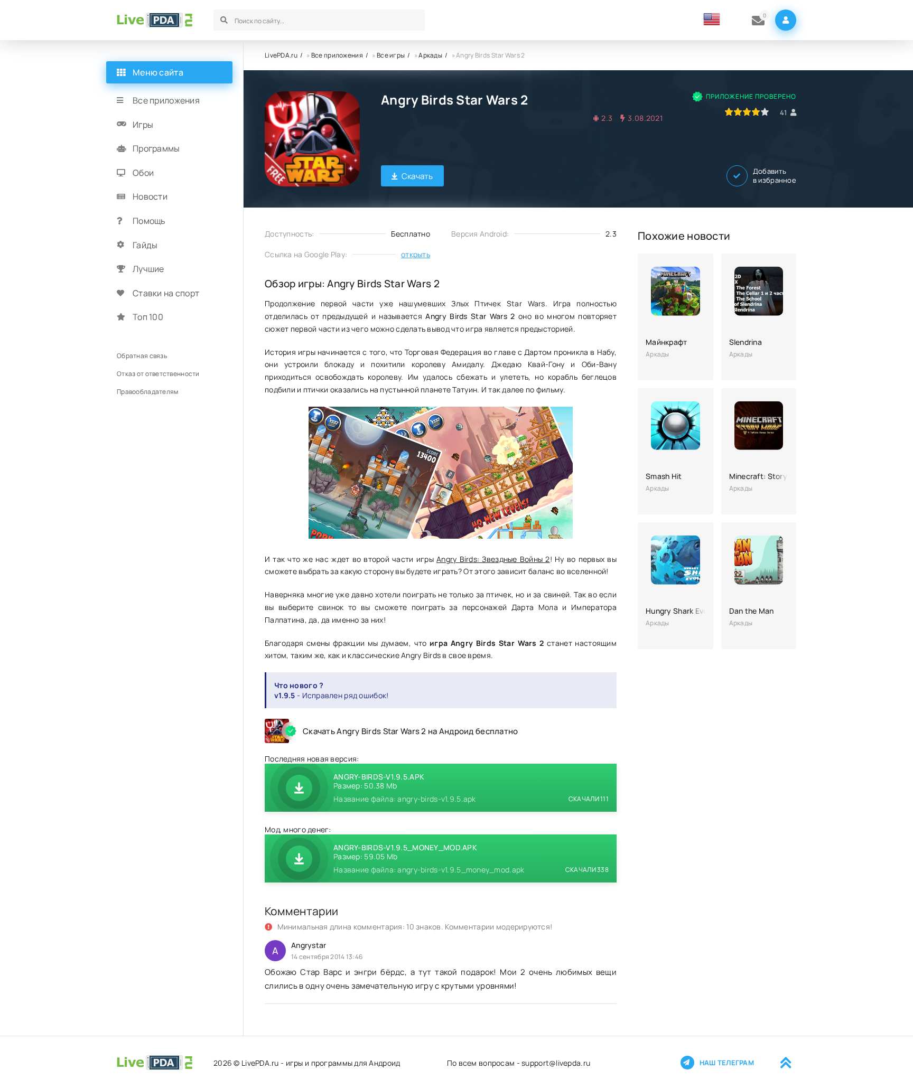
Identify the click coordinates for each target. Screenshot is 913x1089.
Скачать (417, 176)
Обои (143, 173)
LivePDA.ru (281, 55)
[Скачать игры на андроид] (154, 20)
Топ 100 (148, 317)
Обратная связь (142, 355)
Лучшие (148, 269)
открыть (415, 254)
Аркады (430, 55)
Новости (150, 196)
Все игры (391, 55)
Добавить (774, 176)
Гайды (145, 245)
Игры (143, 124)
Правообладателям (147, 391)
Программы (156, 148)
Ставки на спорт (166, 293)
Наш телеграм (727, 1062)
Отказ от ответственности (158, 373)
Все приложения (337, 55)
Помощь (149, 221)
